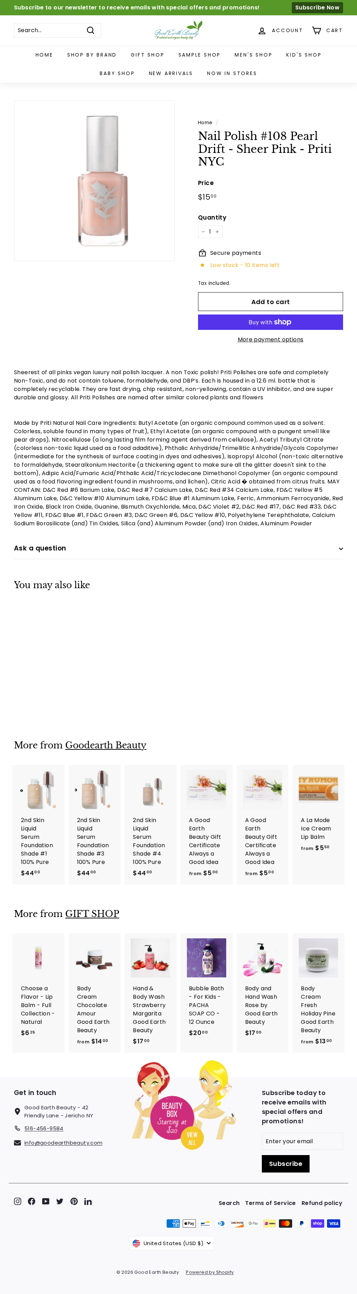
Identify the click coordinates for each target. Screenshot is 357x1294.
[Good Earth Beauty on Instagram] (17, 1201)
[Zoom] (94, 181)
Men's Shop (253, 54)
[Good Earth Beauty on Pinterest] (74, 1201)
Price (206, 183)
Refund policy (322, 1203)
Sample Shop (199, 54)
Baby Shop (117, 73)
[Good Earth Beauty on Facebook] (31, 1201)
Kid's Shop (303, 54)
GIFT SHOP (92, 914)
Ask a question (40, 548)
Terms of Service (270, 1203)
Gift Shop (147, 54)
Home (44, 54)
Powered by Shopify (210, 1272)
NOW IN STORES (232, 73)
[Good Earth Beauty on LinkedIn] (88, 1201)
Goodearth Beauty (105, 745)
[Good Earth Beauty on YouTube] (46, 1201)
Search (229, 1203)
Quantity (212, 217)
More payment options (271, 339)
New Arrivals (171, 73)
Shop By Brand (92, 54)
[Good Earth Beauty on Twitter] (59, 1201)
